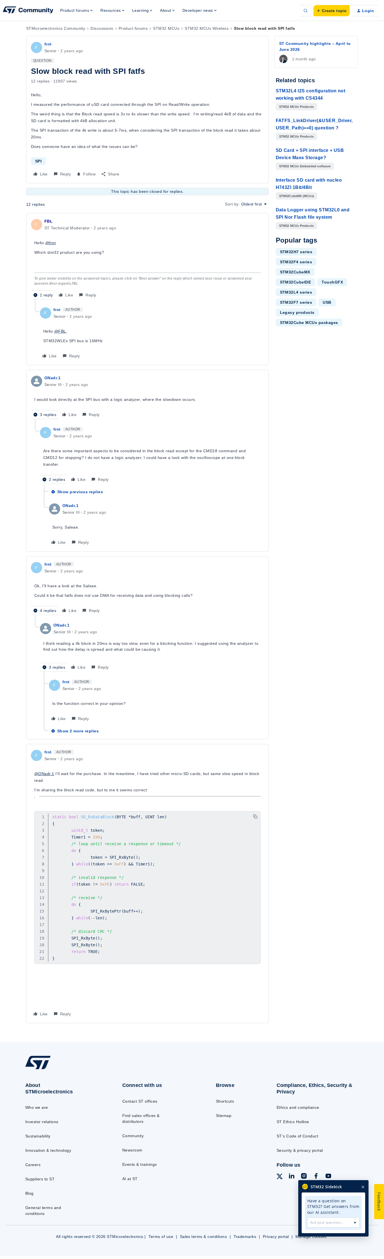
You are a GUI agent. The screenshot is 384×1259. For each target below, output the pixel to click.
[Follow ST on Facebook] (316, 1177)
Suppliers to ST (40, 1179)
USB (327, 302)
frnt (48, 44)
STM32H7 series (296, 252)
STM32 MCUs (166, 28)
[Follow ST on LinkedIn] (291, 1177)
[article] (147, 259)
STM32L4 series (296, 292)
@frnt (50, 243)
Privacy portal (276, 1236)
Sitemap (223, 1115)
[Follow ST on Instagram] (304, 1177)
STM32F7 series (296, 302)
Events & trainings (139, 1164)
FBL (48, 221)
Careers (32, 1164)
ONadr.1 (52, 378)
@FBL (60, 331)
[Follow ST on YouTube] (328, 1177)
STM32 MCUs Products (296, 106)
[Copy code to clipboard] (255, 816)
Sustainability (38, 1136)
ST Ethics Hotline (293, 1121)
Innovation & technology (48, 1150)
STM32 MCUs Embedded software (305, 166)
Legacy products (297, 312)
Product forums (133, 28)
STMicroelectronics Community (55, 28)
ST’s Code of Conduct (298, 1136)
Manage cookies (311, 1236)
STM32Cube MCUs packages (309, 322)
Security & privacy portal (300, 1150)
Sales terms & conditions (203, 1236)
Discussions (102, 28)
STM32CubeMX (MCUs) (296, 196)
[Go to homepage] (62, 1069)
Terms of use (160, 1236)
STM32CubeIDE (295, 282)
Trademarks (245, 1236)
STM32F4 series (296, 262)
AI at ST (130, 1178)
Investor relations (41, 1121)
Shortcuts (225, 1101)
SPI (38, 161)
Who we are (36, 1107)
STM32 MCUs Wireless (207, 28)
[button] (331, 10)
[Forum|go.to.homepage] (28, 10)
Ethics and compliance (298, 1107)
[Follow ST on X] (280, 1177)
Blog (29, 1193)
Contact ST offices (139, 1101)
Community (133, 1136)
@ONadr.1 (44, 773)
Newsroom (132, 1150)
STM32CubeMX (295, 272)
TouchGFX (332, 282)
